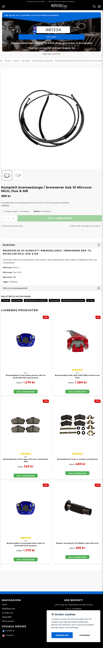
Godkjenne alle (62, 635)
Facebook (10, 631)
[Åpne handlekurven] (99, 6)
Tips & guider (8, 621)
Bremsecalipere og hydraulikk (43, 61)
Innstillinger (85, 635)
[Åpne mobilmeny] (3, 6)
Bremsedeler (26, 61)
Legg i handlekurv (25, 392)
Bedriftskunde (8, 608)
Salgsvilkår (7, 617)
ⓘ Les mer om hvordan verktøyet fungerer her (51, 48)
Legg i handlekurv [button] (77, 392)
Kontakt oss (7, 613)
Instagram (9, 635)
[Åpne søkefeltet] (94, 6)
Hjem (4, 604)
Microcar (16, 61)
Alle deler (8, 61)
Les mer (5, 205)
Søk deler (51, 37)
